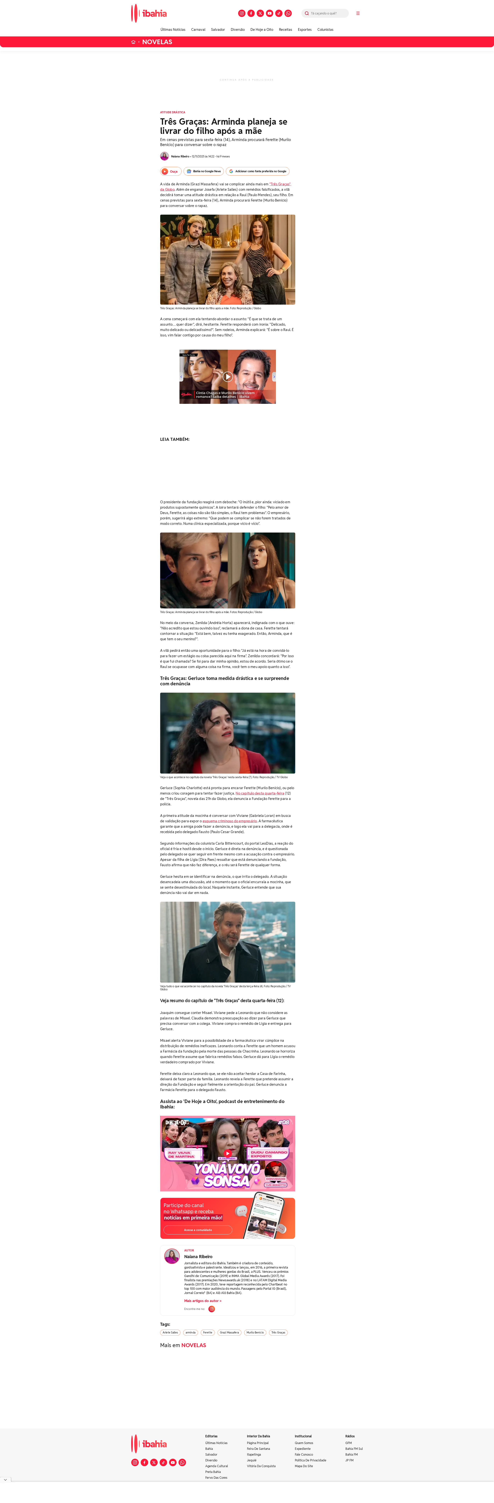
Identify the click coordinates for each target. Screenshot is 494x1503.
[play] (227, 1153)
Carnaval (198, 29)
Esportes (305, 29)
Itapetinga (254, 1455)
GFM (348, 1443)
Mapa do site (304, 1466)
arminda (190, 1332)
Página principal (258, 1443)
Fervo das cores (216, 1478)
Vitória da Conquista (261, 1466)
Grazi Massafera (229, 1332)
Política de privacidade (310, 1460)
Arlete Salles (170, 1332)
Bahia (209, 1449)
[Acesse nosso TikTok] (279, 13)
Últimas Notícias (173, 29)
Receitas (285, 29)
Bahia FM (351, 1455)
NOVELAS (157, 41)
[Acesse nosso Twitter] (260, 13)
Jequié (251, 1460)
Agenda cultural (216, 1466)
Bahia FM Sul (354, 1449)
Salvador (218, 29)
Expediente (303, 1449)
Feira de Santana (258, 1449)
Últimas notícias (216, 1443)
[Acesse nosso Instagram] (241, 13)
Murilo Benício (255, 1332)
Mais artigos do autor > (203, 1301)
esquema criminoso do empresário (230, 821)
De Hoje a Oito (261, 29)
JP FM (349, 1460)
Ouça (174, 172)
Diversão (238, 29)
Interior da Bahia (258, 1436)
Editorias (211, 1436)
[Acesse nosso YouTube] (269, 13)
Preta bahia (213, 1472)
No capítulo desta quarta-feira (260, 793)
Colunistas (325, 29)
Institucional (303, 1436)
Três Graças (278, 1332)
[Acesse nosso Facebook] (251, 13)
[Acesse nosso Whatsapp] (288, 13)
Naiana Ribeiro (198, 1256)
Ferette (207, 1332)
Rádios (350, 1436)
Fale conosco (304, 1455)
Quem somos (304, 1443)
